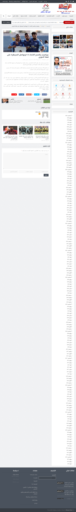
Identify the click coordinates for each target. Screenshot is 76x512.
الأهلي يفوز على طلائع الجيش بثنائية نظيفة (35, 101)
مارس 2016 (69, 396)
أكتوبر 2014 (69, 425)
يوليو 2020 (69, 280)
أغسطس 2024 (68, 169)
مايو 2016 (69, 392)
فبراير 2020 (69, 291)
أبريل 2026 (69, 125)
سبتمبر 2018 (69, 329)
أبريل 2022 (69, 232)
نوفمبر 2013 (69, 450)
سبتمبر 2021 (69, 248)
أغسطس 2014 (68, 430)
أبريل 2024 (69, 178)
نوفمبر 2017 (69, 351)
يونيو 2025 (69, 147)
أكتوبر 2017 (69, 354)
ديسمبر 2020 (69, 268)
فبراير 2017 (69, 372)
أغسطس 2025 (68, 142)
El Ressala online (33, 475)
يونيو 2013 (69, 461)
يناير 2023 (69, 212)
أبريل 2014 (69, 439)
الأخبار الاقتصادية (50, 16)
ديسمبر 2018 (69, 322)
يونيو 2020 (69, 282)
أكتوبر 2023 (69, 192)
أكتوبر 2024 (69, 165)
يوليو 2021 (69, 253)
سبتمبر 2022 (69, 221)
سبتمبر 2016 (69, 383)
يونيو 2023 (69, 201)
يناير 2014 (69, 446)
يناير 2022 (69, 239)
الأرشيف (54, 475)
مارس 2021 (69, 262)
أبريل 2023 (69, 205)
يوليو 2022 (69, 226)
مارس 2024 (69, 181)
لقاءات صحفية (24, 16)
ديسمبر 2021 (69, 241)
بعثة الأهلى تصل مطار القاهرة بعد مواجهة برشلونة (26, 137)
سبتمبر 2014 (69, 428)
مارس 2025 (69, 154)
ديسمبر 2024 (69, 160)
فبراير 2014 (69, 443)
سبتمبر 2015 (69, 410)
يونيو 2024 (69, 174)
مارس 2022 (69, 235)
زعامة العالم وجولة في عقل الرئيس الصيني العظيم (16, 101)
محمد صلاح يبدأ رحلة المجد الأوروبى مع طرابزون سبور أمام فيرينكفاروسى (10, 137)
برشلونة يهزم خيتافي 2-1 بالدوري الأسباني (30, 488)
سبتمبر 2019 (69, 302)
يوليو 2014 (69, 432)
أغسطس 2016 (68, 385)
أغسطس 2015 (68, 412)
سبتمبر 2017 (69, 356)
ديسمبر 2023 (69, 187)
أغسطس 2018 (68, 331)
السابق (39, 99)
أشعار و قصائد (32, 16)
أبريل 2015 (69, 421)
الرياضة (9, 16)
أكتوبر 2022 (69, 219)
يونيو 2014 (69, 434)
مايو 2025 (69, 149)
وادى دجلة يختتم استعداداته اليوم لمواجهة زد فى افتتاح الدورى (42, 137)
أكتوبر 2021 (69, 246)
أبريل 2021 (69, 259)
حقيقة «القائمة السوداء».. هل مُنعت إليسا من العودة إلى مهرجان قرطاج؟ (58, 22)
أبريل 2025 (69, 151)
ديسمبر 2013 (69, 448)
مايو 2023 (69, 203)
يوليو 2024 (69, 172)
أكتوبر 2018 (69, 327)
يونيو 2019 (69, 309)
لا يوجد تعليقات (25, 59)
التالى (12, 99)
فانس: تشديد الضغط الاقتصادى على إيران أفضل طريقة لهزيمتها (65, 478)
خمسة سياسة (16, 474)
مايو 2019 (69, 311)
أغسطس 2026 (68, 115)
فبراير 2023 (69, 210)
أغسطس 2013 (68, 457)
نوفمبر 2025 (69, 136)
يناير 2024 (69, 185)
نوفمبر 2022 (69, 217)
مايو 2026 (69, 122)
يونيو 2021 (69, 255)
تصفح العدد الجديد (33, 1)
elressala (44, 59)
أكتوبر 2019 (69, 300)
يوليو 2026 (69, 118)
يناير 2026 (69, 131)
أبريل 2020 (69, 286)
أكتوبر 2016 (69, 381)
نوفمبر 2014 (69, 423)
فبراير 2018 (69, 345)
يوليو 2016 (69, 387)
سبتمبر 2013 (69, 455)
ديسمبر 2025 (69, 133)
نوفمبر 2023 (69, 190)
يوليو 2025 (69, 145)
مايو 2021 (69, 257)
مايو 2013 (69, 464)
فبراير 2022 (69, 237)
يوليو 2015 (69, 414)
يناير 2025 (69, 158)
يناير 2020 (69, 293)
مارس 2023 (69, 208)
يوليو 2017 (69, 360)
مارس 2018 (69, 342)
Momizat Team (69, 510)
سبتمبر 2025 (69, 140)
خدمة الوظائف (25, 1)
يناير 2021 (69, 266)
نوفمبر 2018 (69, 324)
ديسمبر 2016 (69, 376)
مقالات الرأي (15, 16)
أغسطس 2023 (68, 196)
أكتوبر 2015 (69, 408)
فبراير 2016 (69, 399)
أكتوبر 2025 (69, 138)
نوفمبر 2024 (69, 163)
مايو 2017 (69, 365)
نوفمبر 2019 (69, 297)
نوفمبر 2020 (69, 270)
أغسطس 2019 (68, 304)
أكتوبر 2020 (69, 273)
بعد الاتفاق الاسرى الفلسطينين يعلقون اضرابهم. (29, 493)
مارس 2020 (69, 288)
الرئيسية (71, 16)
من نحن (45, 1)
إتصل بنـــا (40, 1)
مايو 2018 (69, 338)
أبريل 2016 (69, 394)
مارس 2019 (69, 315)
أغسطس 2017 (68, 358)
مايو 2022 (69, 230)
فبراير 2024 (69, 183)
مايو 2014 (69, 437)
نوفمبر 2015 (69, 405)
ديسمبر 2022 (69, 214)
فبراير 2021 (69, 264)
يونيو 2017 (69, 363)
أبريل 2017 (69, 367)
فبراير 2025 (69, 156)
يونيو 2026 (69, 120)
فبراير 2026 (69, 129)
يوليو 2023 (69, 199)
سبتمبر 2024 (69, 167)
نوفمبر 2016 (69, 378)
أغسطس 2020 (68, 277)
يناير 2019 (69, 320)
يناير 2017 (69, 374)
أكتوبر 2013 (69, 452)
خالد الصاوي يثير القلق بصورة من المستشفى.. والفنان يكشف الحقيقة (28, 22)
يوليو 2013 (69, 459)
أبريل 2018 (69, 340)
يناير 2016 (69, 401)
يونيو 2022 (69, 228)
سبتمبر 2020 (69, 275)
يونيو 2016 (69, 390)
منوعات (71, 19)
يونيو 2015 (69, 417)
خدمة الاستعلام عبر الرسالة (14, 1)
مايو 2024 (69, 176)
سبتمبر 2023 (69, 194)
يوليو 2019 (69, 306)
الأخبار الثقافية (41, 16)
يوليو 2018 (69, 333)
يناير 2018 (69, 347)
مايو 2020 (69, 284)
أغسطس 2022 (68, 223)
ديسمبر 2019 (69, 295)
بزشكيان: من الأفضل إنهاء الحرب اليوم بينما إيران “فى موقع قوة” (65, 486)
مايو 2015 (69, 419)
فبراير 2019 (69, 318)
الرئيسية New (34, 484)
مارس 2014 (69, 441)
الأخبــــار (58, 16)
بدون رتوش (64, 16)
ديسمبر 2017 (69, 349)
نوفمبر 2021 (69, 244)
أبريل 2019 (69, 313)
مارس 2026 (69, 127)
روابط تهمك (5, 1)
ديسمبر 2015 (69, 403)
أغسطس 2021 (68, 250)
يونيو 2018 (69, 336)
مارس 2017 (69, 369)
